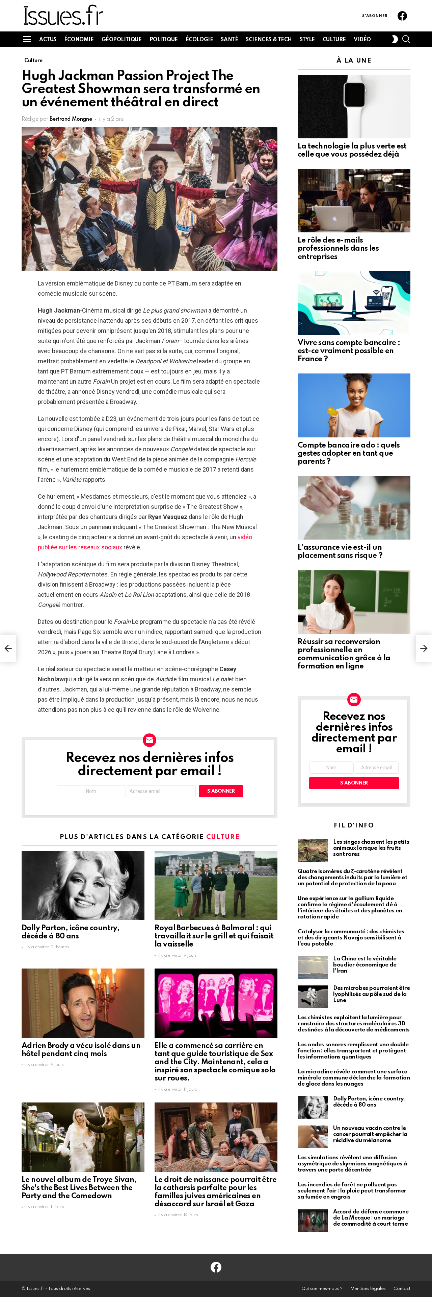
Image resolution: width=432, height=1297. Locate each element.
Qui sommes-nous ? (322, 1289)
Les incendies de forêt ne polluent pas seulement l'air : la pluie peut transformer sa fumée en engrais (352, 1191)
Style (307, 40)
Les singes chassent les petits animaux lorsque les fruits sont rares (371, 848)
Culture (334, 40)
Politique (164, 40)
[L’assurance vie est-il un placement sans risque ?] (354, 508)
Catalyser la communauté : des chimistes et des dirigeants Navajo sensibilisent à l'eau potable (351, 938)
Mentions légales (368, 1289)
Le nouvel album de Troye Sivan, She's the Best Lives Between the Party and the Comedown (79, 1188)
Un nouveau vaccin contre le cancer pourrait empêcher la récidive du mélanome (370, 1134)
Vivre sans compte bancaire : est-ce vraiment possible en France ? (349, 351)
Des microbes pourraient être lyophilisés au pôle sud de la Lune (371, 994)
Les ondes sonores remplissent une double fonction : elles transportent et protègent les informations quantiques (353, 1051)
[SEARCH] (406, 39)
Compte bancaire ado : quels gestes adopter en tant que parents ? (349, 453)
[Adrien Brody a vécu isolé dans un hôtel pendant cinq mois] (83, 1003)
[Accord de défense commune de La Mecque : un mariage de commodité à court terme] (313, 1220)
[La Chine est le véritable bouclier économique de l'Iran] (313, 967)
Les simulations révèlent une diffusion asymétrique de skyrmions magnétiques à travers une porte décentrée (352, 1164)
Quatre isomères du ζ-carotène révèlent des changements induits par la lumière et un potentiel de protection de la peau (352, 878)
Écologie (199, 40)
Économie (79, 40)
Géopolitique (122, 40)
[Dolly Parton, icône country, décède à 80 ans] (83, 885)
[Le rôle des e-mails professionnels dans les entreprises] (354, 200)
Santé (229, 40)
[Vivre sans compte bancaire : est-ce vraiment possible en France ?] (354, 303)
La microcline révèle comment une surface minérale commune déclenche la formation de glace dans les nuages (354, 1078)
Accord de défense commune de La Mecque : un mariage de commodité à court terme (371, 1218)
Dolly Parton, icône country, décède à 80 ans (369, 1102)
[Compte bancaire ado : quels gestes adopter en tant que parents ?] (354, 405)
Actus (47, 40)
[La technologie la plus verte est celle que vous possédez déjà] (354, 106)
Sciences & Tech (269, 40)
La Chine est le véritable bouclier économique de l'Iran (365, 965)
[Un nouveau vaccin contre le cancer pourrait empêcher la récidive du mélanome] (313, 1136)
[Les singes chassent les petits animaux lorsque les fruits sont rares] (313, 850)
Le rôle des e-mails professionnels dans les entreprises (338, 248)
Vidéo (362, 40)
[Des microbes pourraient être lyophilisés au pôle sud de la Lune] (313, 996)
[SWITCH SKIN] (395, 39)
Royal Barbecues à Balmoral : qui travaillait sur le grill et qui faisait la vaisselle (214, 936)
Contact (402, 1289)
